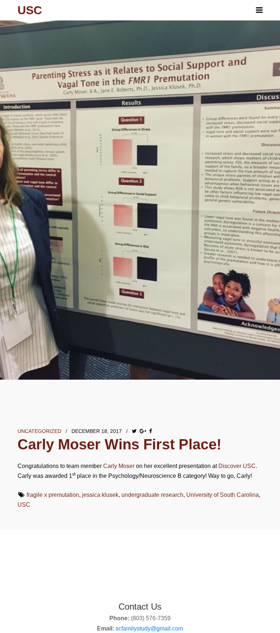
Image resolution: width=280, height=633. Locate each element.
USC (24, 505)
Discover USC (237, 466)
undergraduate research (152, 495)
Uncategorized (39, 431)
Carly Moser (119, 466)
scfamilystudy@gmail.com (149, 628)
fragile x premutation (53, 495)
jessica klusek (100, 495)
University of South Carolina (222, 495)
